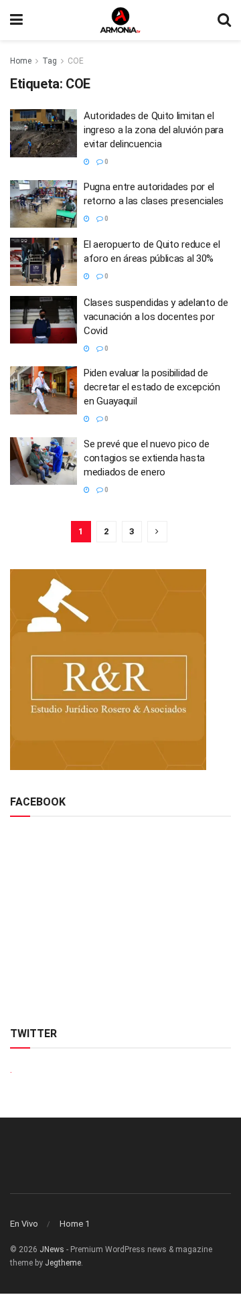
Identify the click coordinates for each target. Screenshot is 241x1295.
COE (76, 61)
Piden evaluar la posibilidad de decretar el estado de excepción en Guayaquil (152, 387)
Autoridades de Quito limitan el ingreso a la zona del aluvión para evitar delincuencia (154, 130)
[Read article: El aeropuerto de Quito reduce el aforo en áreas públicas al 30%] (43, 262)
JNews (51, 1249)
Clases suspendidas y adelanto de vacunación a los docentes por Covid (156, 317)
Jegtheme (63, 1263)
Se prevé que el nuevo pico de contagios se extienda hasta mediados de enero (146, 458)
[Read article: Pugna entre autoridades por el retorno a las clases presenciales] (43, 204)
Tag (49, 61)
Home (20, 61)
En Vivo (24, 1224)
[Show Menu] (16, 20)
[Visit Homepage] (120, 20)
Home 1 (75, 1224)
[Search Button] (224, 20)
